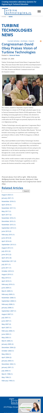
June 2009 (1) (6, 288)
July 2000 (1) (6, 371)
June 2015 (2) (6, 231)
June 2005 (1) (6, 334)
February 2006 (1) (8, 331)
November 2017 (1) (9, 208)
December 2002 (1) (8, 364)
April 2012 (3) (6, 258)
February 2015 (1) (8, 235)
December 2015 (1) (8, 221)
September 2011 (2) (9, 261)
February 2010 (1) (8, 284)
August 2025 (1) (7, 195)
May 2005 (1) (6, 337)
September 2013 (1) (9, 244)
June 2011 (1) (6, 268)
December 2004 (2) (8, 347)
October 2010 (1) (8, 271)
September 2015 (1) (9, 228)
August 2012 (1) (7, 248)
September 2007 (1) (9, 311)
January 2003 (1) (7, 361)
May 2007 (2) (6, 324)
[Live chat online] (29, 407)
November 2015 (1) (9, 225)
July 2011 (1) (6, 264)
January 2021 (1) (7, 198)
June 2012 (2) (6, 254)
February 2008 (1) (8, 304)
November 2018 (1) (9, 201)
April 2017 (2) (6, 215)
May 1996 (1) (6, 377)
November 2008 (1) (9, 298)
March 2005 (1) (7, 341)
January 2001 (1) (7, 367)
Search (31, 41)
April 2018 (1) (6, 205)
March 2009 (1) (7, 291)
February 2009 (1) (8, 294)
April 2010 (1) (6, 281)
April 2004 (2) (6, 357)
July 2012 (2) (6, 251)
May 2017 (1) (6, 211)
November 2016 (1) (9, 218)
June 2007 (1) (6, 321)
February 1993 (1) (8, 381)
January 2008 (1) (7, 308)
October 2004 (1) (8, 351)
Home (4, 17)
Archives (24, 41)
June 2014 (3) (6, 238)
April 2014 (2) (6, 241)
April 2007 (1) (6, 327)
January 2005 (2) (7, 344)
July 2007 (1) (6, 318)
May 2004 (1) (6, 354)
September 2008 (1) (9, 301)
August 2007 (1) (7, 314)
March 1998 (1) (7, 374)
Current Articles (13, 41)
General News (14, 55)
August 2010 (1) (7, 274)
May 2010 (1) (6, 278)
